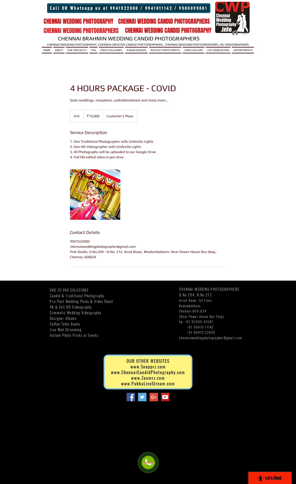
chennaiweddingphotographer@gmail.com (210, 337)
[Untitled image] (95, 194)
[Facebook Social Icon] (131, 397)
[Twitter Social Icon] (142, 397)
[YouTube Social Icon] (165, 397)
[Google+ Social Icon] (154, 397)
